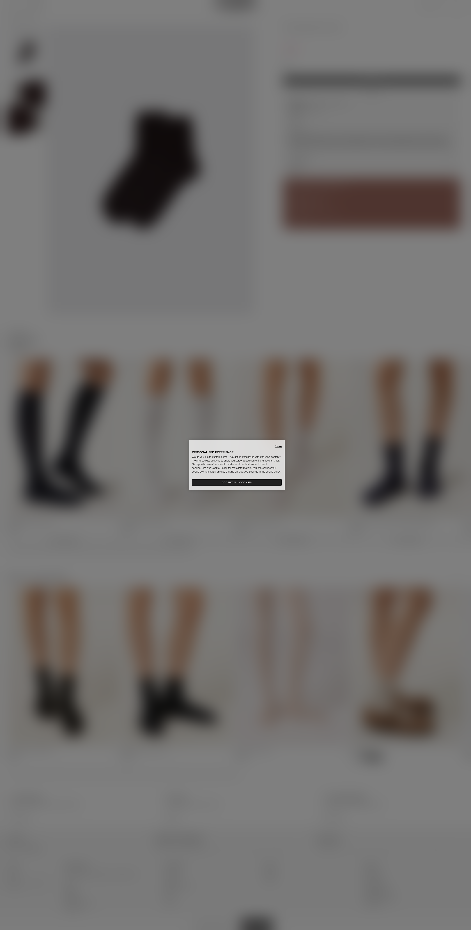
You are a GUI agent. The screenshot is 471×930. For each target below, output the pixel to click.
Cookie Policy (219, 468)
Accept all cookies (237, 482)
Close (278, 446)
